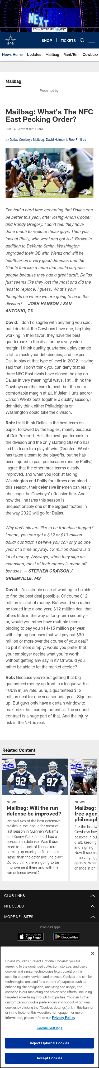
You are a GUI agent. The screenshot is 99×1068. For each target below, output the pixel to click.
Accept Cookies (49, 1058)
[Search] (82, 40)
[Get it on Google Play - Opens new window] (67, 939)
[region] (49, 1007)
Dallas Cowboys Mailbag (27, 139)
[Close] (92, 953)
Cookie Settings (50, 1028)
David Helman (55, 139)
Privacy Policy (63, 1018)
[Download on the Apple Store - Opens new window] (30, 937)
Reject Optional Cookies (49, 1043)
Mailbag (13, 81)
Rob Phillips (77, 139)
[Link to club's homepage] (10, 38)
